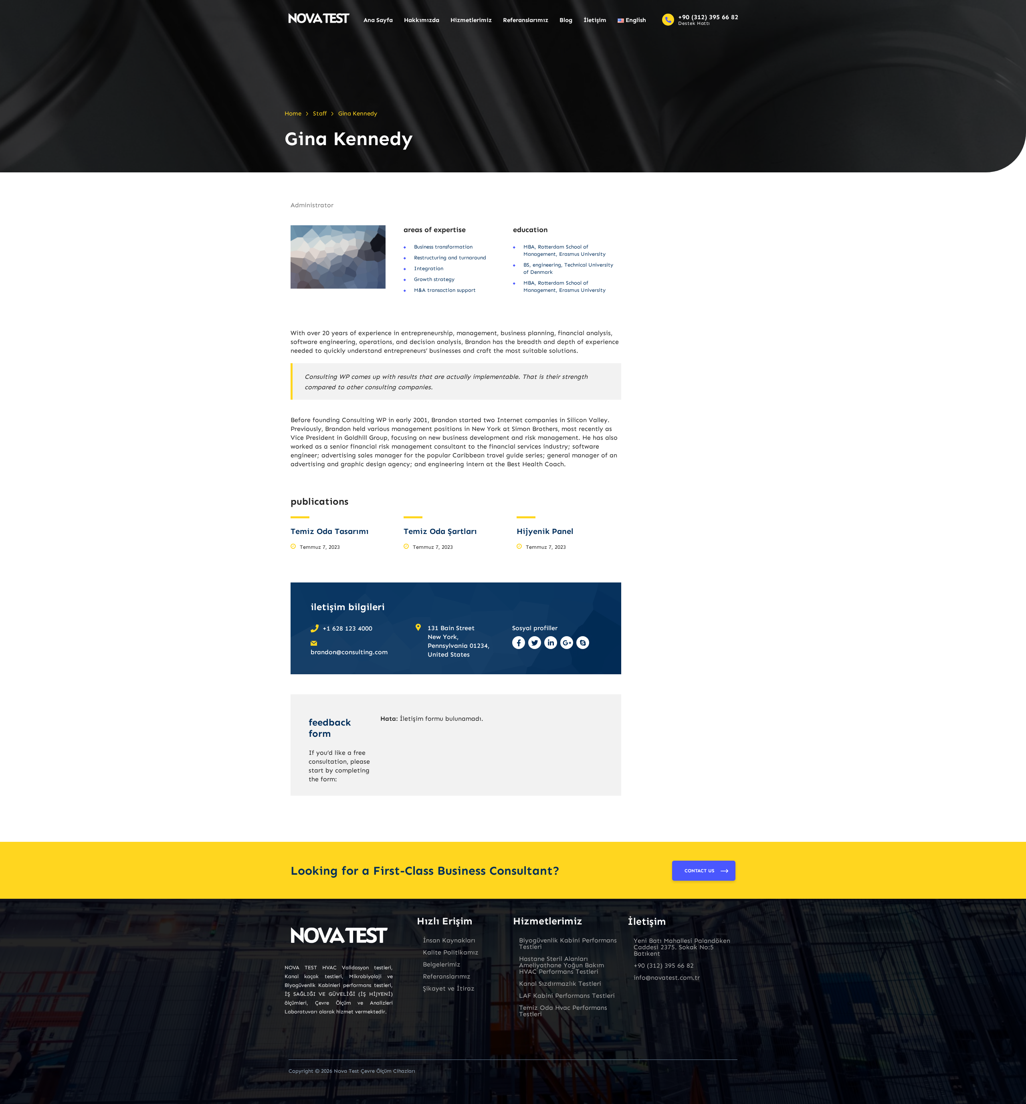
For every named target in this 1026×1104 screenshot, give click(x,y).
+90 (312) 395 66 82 (708, 17)
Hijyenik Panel (545, 531)
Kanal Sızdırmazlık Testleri (560, 983)
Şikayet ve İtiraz (449, 988)
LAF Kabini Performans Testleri (567, 995)
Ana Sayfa (378, 20)
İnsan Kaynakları (449, 940)
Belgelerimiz (441, 964)
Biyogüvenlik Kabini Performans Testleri (568, 943)
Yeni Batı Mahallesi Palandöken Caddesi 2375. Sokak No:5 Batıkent (682, 947)
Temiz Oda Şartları (440, 531)
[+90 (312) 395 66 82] (668, 20)
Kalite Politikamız (451, 952)
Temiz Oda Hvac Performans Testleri (563, 1011)
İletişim (595, 20)
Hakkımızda (421, 20)
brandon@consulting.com (349, 652)
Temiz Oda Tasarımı (330, 531)
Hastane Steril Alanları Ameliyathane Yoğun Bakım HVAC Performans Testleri (561, 965)
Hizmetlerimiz (471, 20)
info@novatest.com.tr (667, 977)
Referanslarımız (525, 20)
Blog (565, 20)
